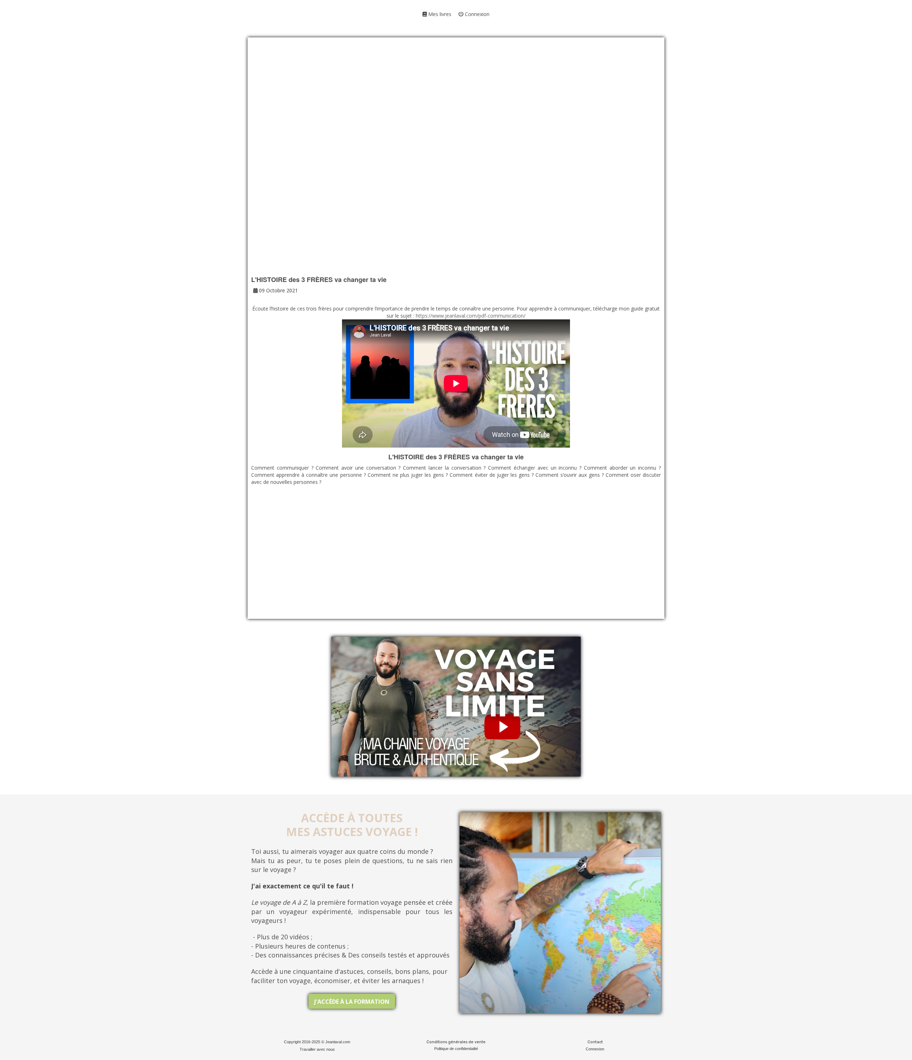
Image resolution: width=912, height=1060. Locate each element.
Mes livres (439, 14)
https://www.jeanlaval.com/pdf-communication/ (470, 315)
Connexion (476, 14)
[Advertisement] (456, 103)
